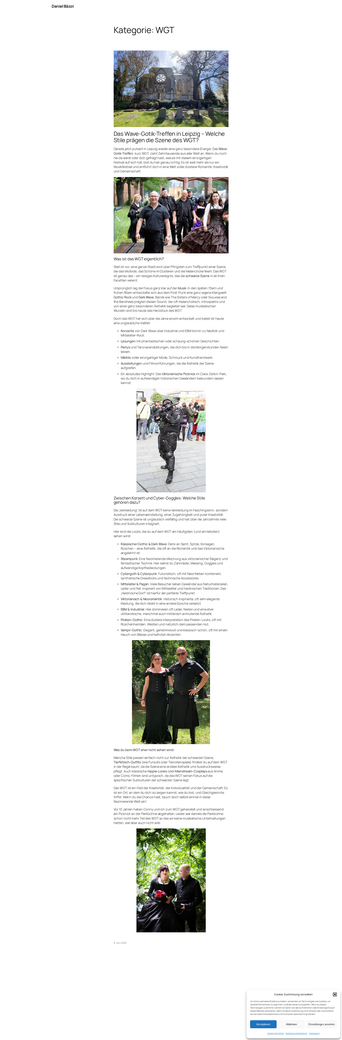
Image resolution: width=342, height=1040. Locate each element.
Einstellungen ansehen (322, 1024)
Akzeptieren (263, 1024)
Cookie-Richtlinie (275, 1033)
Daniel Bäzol (63, 6)
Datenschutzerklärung (296, 1033)
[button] (335, 994)
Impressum (314, 1033)
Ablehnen (291, 1024)
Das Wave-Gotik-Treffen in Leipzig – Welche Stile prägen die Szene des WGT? (169, 136)
